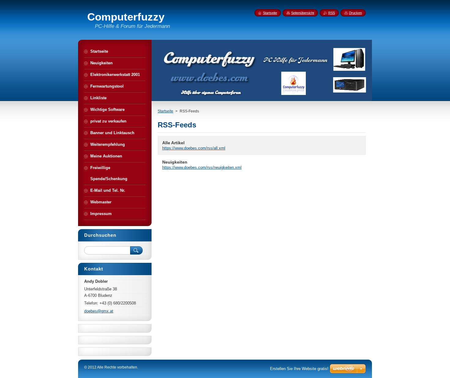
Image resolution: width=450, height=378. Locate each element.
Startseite (165, 111)
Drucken (355, 13)
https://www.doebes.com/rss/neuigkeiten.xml (202, 167)
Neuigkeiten (174, 162)
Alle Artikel (173, 142)
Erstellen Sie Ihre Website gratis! (299, 368)
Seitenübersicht (302, 13)
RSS (331, 13)
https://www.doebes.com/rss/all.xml (193, 148)
